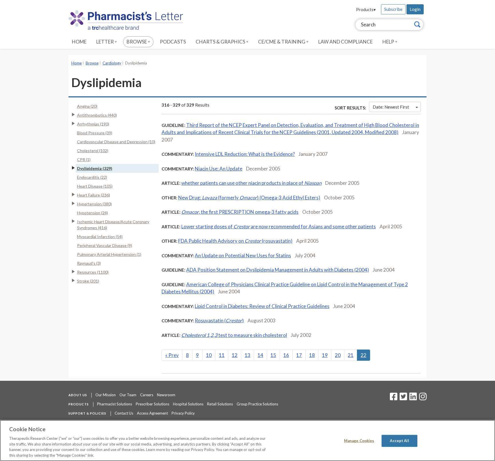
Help (388, 42)
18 (312, 355)
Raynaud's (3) (89, 263)
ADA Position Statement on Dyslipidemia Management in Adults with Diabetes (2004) (277, 270)
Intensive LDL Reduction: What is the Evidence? (245, 154)
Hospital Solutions (188, 404)
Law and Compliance (345, 42)
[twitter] (402, 398)
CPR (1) (84, 159)
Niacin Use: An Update (218, 169)
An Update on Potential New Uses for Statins (243, 255)
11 (222, 355)
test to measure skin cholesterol (234, 335)
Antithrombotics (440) (97, 115)
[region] (247, 440)
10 (209, 355)
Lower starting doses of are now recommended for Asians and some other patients (278, 226)
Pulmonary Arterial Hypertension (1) (109, 254)
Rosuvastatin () (219, 320)
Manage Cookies (359, 440)
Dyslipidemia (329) (94, 168)
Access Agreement (152, 413)
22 (363, 355)
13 (247, 355)
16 (286, 355)
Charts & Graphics (221, 42)
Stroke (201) (88, 280)
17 (299, 355)
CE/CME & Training (282, 42)
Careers (146, 395)
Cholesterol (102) (92, 150)
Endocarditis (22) (92, 177)
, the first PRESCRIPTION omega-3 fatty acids (239, 212)
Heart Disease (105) (95, 186)
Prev (172, 355)
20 (338, 355)
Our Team (127, 395)
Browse (137, 42)
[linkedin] (413, 398)
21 (350, 355)
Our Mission (105, 395)
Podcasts (173, 42)
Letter (105, 42)
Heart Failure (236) (93, 195)
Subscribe (393, 9)
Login (415, 9)
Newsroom (166, 395)
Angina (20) (87, 106)
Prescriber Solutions (152, 404)
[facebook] (393, 398)
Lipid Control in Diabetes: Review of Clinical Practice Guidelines (262, 306)
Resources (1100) (93, 272)
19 (325, 355)
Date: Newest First (391, 106)
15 (273, 355)
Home (79, 42)
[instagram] (423, 398)
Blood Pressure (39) (94, 132)
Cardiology (112, 63)
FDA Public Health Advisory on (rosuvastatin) (235, 241)
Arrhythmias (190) (93, 123)
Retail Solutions (220, 404)
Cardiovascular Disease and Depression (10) (116, 141)
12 (234, 355)
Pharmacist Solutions (114, 404)
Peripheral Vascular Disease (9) (104, 245)
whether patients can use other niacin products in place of (251, 183)
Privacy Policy (183, 413)
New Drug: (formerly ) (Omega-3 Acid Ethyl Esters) (249, 198)
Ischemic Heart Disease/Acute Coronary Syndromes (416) (113, 224)
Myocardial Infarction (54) (100, 236)
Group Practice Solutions (257, 404)
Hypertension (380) (94, 203)
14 (260, 355)
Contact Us (124, 413)
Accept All (399, 440)
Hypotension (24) (92, 212)
